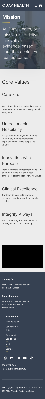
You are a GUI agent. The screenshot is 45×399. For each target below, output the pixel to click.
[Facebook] (5, 358)
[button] (36, 6)
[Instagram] (18, 358)
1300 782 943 (9, 365)
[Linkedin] (12, 358)
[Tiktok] (31, 358)
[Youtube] (25, 358)
